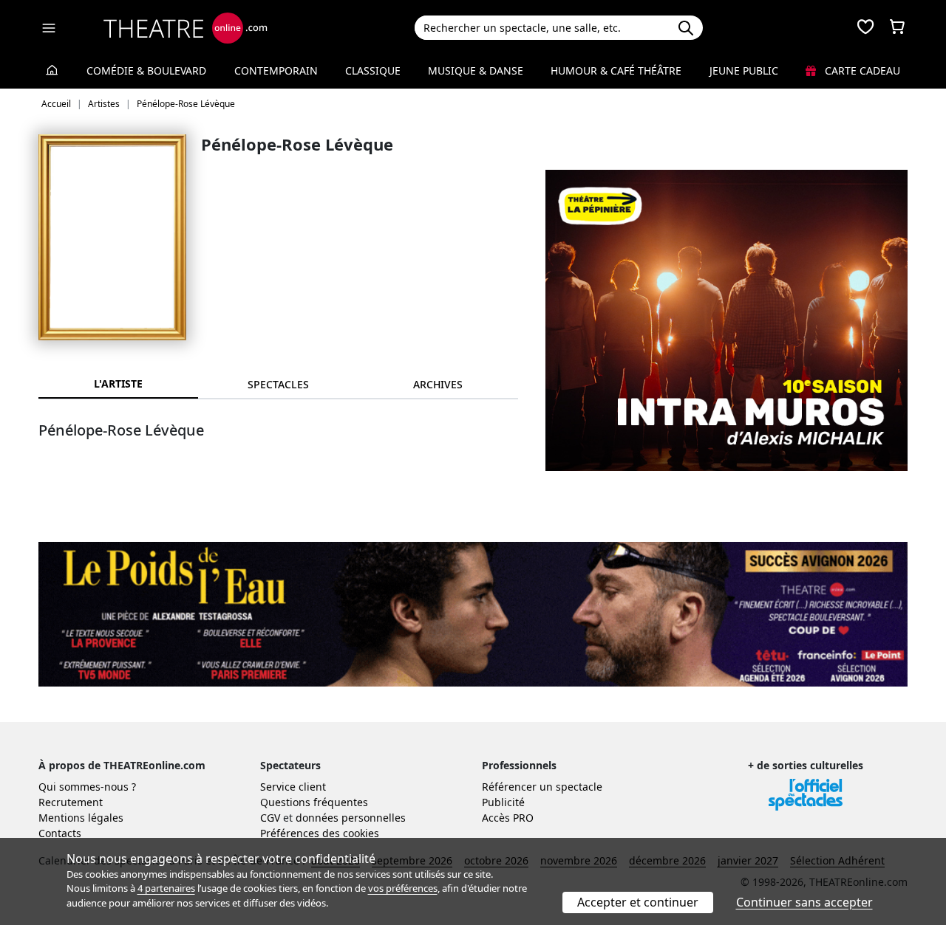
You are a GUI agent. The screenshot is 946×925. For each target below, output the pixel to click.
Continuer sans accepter (804, 902)
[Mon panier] (897, 28)
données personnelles (351, 818)
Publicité (503, 802)
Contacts (59, 833)
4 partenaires (166, 888)
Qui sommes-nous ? (87, 787)
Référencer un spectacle (542, 787)
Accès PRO (508, 818)
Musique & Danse (475, 70)
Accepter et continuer (637, 902)
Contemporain (276, 70)
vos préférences (403, 888)
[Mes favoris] (865, 28)
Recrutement (70, 802)
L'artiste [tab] (118, 383)
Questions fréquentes (314, 802)
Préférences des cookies (319, 833)
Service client (293, 787)
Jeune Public (744, 70)
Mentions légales (80, 818)
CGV (270, 818)
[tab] (278, 384)
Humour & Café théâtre (616, 70)
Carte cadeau (861, 70)
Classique (373, 70)
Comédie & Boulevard (146, 70)
